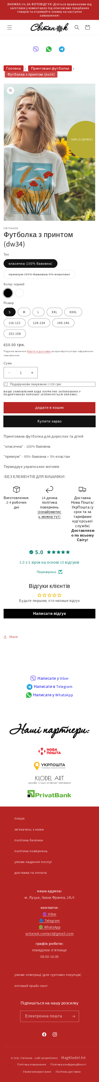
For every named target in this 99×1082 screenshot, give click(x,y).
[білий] (19, 293)
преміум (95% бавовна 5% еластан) (42, 275)
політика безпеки (28, 840)
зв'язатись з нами (29, 829)
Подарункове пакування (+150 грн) (36, 384)
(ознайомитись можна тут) (49, 514)
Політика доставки (68, 1071)
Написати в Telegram (53, 686)
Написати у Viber (53, 678)
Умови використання (37, 1071)
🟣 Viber (49, 914)
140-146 (63, 323)
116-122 (15, 323)
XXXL (73, 312)
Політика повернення (31, 1064)
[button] (9, 27)
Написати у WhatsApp (53, 694)
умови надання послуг (33, 862)
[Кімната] (73, 1016)
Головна (13, 68)
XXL (54, 312)
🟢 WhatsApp (50, 927)
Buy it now (49, 421)
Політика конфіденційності (68, 1064)
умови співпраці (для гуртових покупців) (47, 974)
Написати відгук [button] (49, 613)
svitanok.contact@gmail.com (49, 933)
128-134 (39, 323)
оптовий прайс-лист (31, 986)
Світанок (26, 1058)
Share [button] (13, 637)
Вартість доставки (39, 351)
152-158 (15, 333)
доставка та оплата (30, 872)
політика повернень (31, 851)
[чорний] (8, 293)
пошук (19, 818)
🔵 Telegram (49, 920)
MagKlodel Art (73, 1057)
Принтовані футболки (50, 68)
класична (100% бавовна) (30, 263)
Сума (8, 363)
